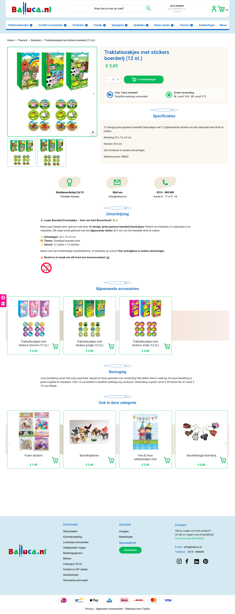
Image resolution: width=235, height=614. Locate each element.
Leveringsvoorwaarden (76, 542)
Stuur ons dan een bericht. (189, 538)
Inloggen (124, 531)
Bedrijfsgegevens (72, 553)
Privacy (89, 608)
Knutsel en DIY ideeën (75, 569)
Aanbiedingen (71, 574)
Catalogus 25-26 (72, 563)
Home (10, 40)
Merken (67, 558)
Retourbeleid (70, 531)
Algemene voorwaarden (109, 608)
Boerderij (36, 40)
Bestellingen (126, 536)
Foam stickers (34, 455)
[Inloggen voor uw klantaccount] (214, 9)
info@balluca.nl (193, 547)
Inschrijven (130, 550)
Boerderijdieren (89, 455)
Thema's (22, 40)
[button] (221, 9)
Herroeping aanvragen (75, 580)
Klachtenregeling (72, 536)
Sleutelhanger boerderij (201, 455)
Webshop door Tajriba (137, 608)
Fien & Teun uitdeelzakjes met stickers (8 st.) (145, 459)
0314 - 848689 (196, 551)
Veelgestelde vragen (74, 547)
